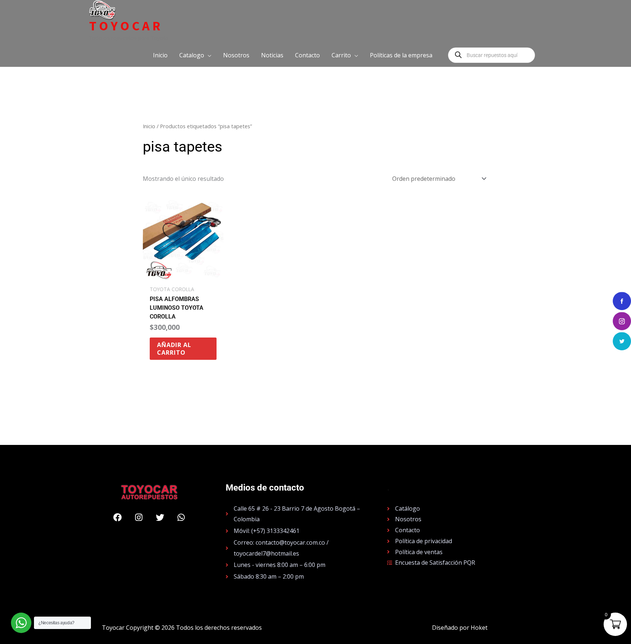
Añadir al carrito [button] (174, 349)
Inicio (149, 126)
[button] (195, 55)
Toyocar (126, 26)
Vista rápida (183, 275)
